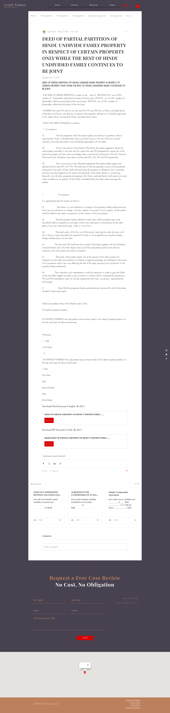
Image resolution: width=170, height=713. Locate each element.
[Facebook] (166, 358)
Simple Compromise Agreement (118, 493)
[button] (138, 5)
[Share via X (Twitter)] (49, 463)
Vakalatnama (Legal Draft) (97, 16)
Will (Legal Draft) (46, 16)
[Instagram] (166, 350)
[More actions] (126, 31)
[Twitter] (166, 354)
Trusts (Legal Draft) (116, 16)
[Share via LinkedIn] (55, 463)
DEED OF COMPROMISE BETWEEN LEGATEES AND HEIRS (46, 493)
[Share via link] (60, 463)
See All (137, 484)
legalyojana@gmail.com (126, 603)
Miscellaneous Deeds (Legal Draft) (54, 456)
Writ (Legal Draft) (62, 16)
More (128, 16)
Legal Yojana (15, 5)
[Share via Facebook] (43, 463)
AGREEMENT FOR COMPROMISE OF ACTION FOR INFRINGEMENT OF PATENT (84, 493)
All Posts (33, 16)
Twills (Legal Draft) (78, 16)
